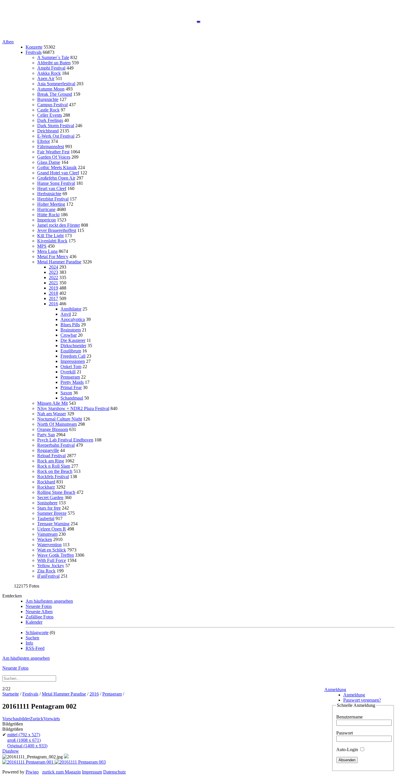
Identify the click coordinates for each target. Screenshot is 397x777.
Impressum (92, 771)
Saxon (66, 392)
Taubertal (45, 518)
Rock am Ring (50, 460)
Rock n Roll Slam (53, 466)
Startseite (10, 693)
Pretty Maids (72, 382)
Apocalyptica (72, 319)
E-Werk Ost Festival (55, 136)
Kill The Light (50, 235)
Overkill (68, 371)
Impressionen (72, 361)
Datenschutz (114, 771)
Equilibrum (70, 350)
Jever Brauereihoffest (56, 230)
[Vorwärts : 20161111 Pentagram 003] (80, 762)
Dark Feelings (50, 120)
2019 (53, 287)
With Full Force (51, 560)
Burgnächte (47, 99)
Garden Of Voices (53, 157)
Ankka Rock (49, 73)
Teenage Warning (53, 523)
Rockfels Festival (53, 476)
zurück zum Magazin (61, 771)
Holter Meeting (51, 204)
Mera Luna (47, 251)
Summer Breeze (52, 513)
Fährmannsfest (50, 146)
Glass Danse (48, 162)
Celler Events (49, 115)
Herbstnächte (49, 193)
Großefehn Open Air (56, 177)
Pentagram (70, 377)
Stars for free (49, 507)
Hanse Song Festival (56, 183)
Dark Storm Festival (55, 125)
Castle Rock (48, 109)
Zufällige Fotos (39, 616)
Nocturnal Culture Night (59, 418)
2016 (53, 303)
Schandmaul (71, 397)
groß (24, 740)
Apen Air (45, 78)
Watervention (49, 544)
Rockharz (46, 487)
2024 (53, 267)
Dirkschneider (73, 345)
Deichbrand (48, 130)
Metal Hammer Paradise (59, 261)
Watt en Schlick (51, 549)
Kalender (34, 622)
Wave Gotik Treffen (55, 555)
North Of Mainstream (57, 424)
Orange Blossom (52, 429)
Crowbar (68, 335)
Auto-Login (347, 749)
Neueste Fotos (39, 606)
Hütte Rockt (48, 214)
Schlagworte (37, 632)
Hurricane (46, 209)
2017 (53, 298)
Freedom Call (72, 356)
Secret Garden (50, 497)
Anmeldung (335, 689)
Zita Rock (46, 570)
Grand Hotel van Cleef (58, 172)
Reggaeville (48, 450)
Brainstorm (70, 329)
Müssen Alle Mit (52, 403)
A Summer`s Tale (53, 57)
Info (29, 643)
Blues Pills (70, 324)
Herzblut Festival (53, 198)
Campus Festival (52, 104)
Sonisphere (47, 502)
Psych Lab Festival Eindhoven (65, 439)
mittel (23, 734)
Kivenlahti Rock (52, 240)
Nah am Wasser (51, 413)
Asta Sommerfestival (56, 83)
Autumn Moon (51, 88)
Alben (8, 41)
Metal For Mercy (52, 256)
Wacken (44, 539)
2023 (53, 272)
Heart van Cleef (51, 188)
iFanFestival (48, 576)
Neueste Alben (39, 611)
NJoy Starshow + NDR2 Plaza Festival (73, 408)
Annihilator (70, 308)
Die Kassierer (72, 340)
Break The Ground (54, 94)
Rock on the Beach (54, 471)
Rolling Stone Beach (56, 492)
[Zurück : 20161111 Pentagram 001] (28, 762)
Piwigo (32, 771)
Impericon (46, 219)
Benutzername (349, 716)
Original (27, 745)
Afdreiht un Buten (54, 62)
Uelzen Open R (51, 528)
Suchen (32, 637)
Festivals (34, 52)
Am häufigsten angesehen (49, 601)
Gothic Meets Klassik (57, 167)
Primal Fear (71, 387)
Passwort (344, 732)
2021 (53, 282)
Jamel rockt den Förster (58, 225)
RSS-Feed (35, 648)
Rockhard (46, 481)
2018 (53, 293)
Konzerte (34, 47)
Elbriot (43, 141)
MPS (42, 246)
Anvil (65, 314)
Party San (46, 434)
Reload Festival (51, 455)
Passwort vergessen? (362, 700)
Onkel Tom (70, 366)
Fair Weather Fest (53, 151)
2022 (53, 277)
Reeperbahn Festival (56, 445)
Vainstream (47, 534)
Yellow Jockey (50, 565)
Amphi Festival (51, 67)
